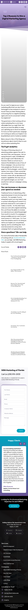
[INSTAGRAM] (22, 2)
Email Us (14, 2)
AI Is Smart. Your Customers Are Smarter (18, 326)
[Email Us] (11, 2)
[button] (25, 7)
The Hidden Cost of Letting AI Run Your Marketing (18, 312)
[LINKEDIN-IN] (26, 2)
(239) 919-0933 (6, 2)
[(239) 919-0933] (2, 2)
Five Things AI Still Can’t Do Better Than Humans (17, 270)
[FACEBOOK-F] (20, 2)
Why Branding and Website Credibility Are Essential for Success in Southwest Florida (18, 353)
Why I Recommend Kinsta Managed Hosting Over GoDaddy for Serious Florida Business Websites (18, 341)
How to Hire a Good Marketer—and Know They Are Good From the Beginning (18, 257)
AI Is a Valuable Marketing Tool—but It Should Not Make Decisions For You (19, 300)
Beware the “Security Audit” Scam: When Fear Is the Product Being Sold (18, 285)
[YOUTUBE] (24, 2)
